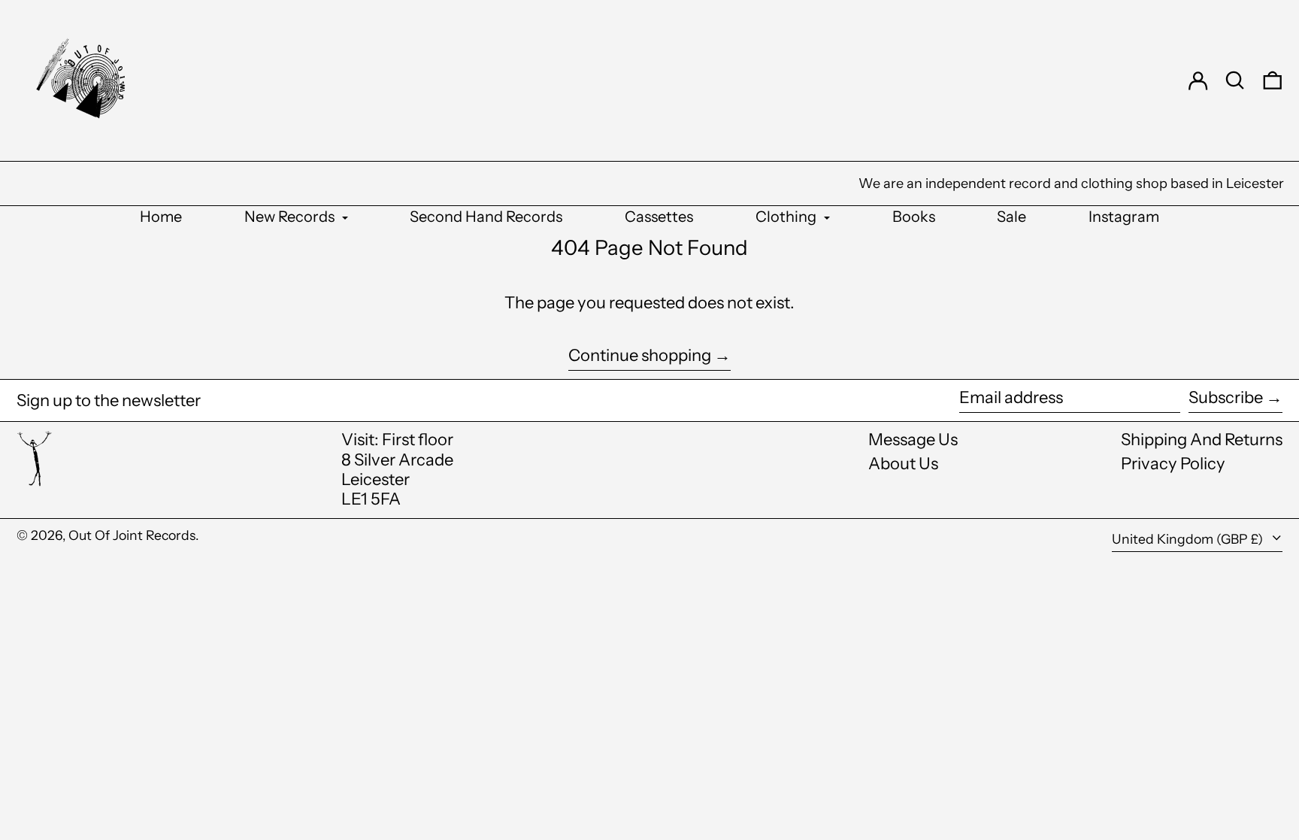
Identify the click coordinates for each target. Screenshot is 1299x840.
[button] (1235, 80)
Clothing (787, 217)
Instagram (1124, 217)
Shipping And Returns (1201, 439)
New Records (291, 217)
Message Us (913, 439)
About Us (903, 463)
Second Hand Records (486, 217)
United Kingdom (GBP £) (1189, 539)
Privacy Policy (1173, 463)
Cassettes (659, 217)
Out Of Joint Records (131, 535)
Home (161, 217)
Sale (1011, 217)
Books (913, 217)
